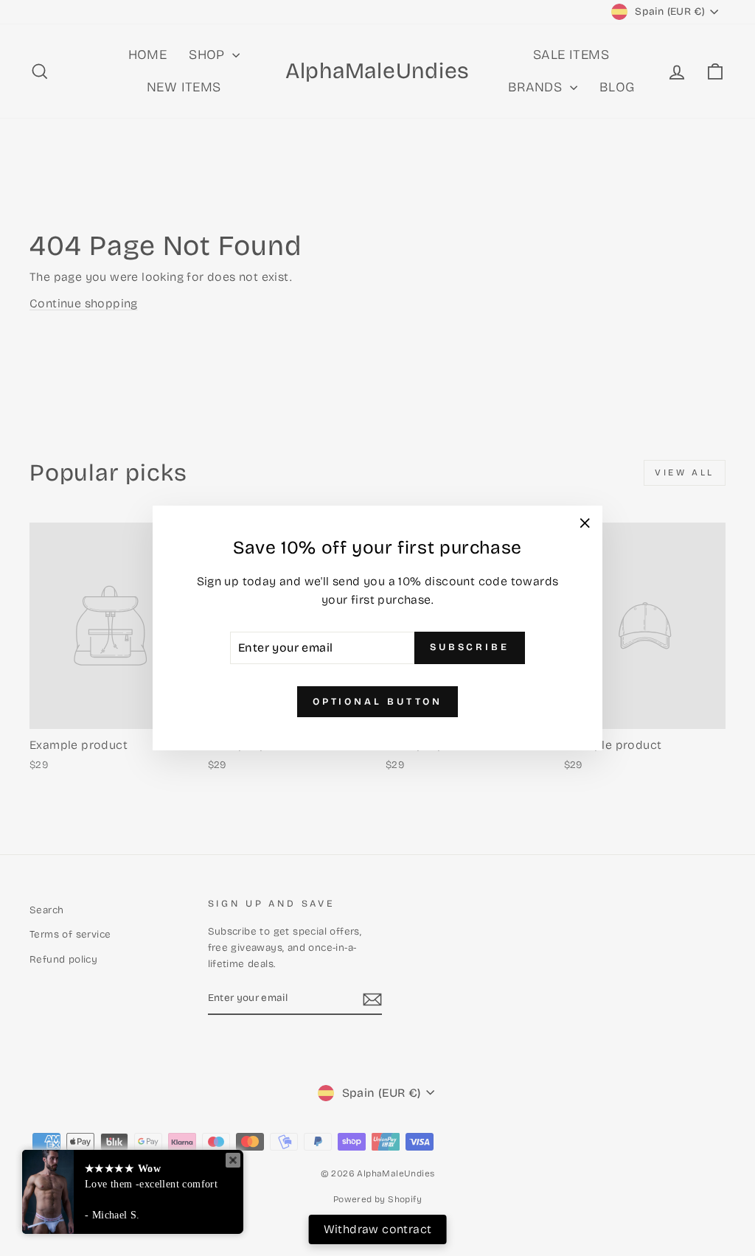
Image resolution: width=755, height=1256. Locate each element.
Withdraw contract (378, 1229)
